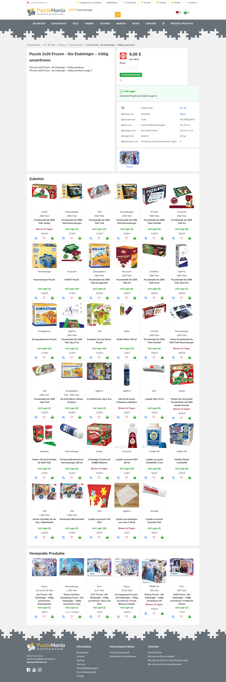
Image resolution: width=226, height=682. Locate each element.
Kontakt (177, 3)
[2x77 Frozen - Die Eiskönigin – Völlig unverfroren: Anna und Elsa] (91, 617)
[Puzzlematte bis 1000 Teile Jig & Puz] (63, 358)
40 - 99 (183, 108)
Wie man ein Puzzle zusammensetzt (164, 664)
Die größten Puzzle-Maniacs (123, 656)
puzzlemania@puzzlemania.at (41, 659)
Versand (147, 3)
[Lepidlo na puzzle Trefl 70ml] (91, 537)
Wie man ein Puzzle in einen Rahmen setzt (168, 660)
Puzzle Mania (33, 45)
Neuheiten (39, 23)
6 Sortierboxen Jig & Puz (99, 399)
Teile (75, 23)
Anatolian (154, 271)
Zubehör (150, 23)
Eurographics (99, 271)
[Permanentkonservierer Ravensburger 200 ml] (63, 478)
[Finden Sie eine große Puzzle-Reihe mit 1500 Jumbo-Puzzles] (173, 418)
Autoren (105, 23)
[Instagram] (39, 671)
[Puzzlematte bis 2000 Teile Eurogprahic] (91, 298)
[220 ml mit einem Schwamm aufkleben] (118, 417)
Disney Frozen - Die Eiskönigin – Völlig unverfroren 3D (154, 597)
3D (163, 23)
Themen (89, 23)
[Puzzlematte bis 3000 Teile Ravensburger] (63, 238)
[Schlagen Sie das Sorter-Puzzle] (91, 358)
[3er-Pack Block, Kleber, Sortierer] (63, 417)
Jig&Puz (182, 271)
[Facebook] (28, 671)
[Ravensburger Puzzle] (36, 298)
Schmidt (154, 212)
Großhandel (131, 3)
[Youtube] (34, 671)
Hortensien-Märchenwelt (72, 519)
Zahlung (162, 3)
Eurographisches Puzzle (44, 339)
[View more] (44, 198)
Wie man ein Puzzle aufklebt (161, 656)
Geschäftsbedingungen (87, 668)
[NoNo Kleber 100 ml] (118, 358)
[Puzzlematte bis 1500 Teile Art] (118, 298)
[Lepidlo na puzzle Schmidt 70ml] (146, 537)
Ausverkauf (58, 23)
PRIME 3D (154, 586)
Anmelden (97, 3)
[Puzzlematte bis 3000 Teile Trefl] (91, 238)
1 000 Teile (44, 515)
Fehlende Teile (155, 652)
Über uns (81, 664)
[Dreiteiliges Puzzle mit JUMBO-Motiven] (91, 478)
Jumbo (44, 212)
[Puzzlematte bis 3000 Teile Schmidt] (146, 238)
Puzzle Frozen (76, 45)
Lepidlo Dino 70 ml (154, 399)
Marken (121, 23)
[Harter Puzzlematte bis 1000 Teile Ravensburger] (173, 358)
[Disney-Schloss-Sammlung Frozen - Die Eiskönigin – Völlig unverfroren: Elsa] (63, 617)
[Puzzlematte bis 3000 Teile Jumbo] (36, 238)
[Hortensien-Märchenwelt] (63, 537)
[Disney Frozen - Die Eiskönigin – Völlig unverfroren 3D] (146, 614)
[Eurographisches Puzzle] (36, 358)
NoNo (126, 331)
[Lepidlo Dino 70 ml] (146, 417)
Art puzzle (181, 212)
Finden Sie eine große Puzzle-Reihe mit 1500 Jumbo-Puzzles (182, 402)
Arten (135, 23)
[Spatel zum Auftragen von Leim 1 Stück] (118, 537)
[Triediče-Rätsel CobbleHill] (173, 478)
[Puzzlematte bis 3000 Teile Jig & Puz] (173, 298)
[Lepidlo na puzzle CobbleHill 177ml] (146, 478)
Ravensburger (71, 212)
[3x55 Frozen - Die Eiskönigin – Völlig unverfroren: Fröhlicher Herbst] (173, 617)
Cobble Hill (154, 451)
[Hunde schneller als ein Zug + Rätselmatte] (36, 537)
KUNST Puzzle (72, 280)
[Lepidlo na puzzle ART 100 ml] (118, 478)
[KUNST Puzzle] (63, 298)
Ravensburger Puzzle (44, 280)
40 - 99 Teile (49, 45)
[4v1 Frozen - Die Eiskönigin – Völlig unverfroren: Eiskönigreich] (36, 617)
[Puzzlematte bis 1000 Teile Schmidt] (146, 358)
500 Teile (154, 590)
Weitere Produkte (182, 23)
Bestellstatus (112, 3)
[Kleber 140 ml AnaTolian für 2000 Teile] (36, 478)
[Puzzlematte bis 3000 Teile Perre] (146, 298)
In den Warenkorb (131, 75)
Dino (154, 391)
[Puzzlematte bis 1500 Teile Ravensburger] (118, 238)
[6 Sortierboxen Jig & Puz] (91, 417)
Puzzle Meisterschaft (86, 672)
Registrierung (86, 3)
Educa (62, 45)
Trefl (99, 212)
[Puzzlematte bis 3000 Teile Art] (173, 238)
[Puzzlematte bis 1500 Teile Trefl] (36, 417)
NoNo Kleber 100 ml (127, 339)
